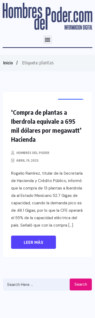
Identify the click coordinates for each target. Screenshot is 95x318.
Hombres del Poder (32, 153)
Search (80, 284)
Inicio (8, 62)
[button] (47, 39)
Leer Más (33, 242)
